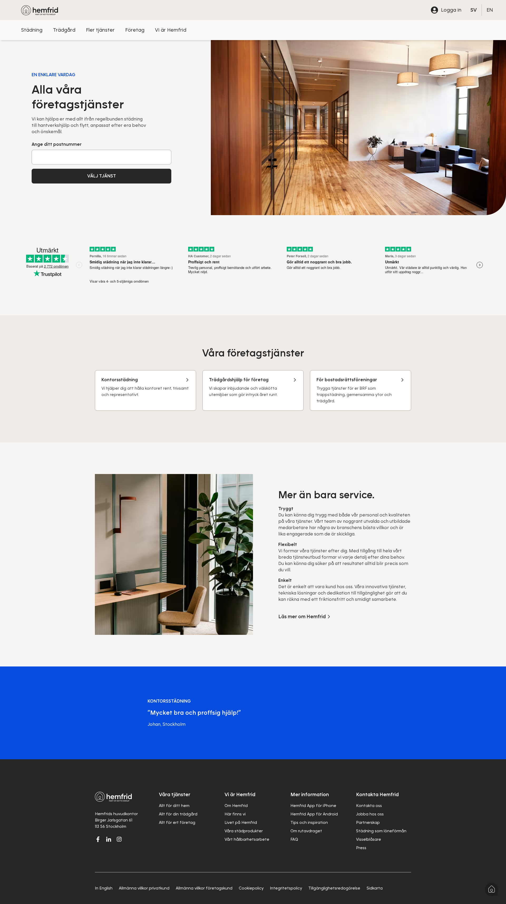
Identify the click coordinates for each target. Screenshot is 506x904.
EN (489, 10)
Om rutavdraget (306, 831)
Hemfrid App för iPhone (313, 805)
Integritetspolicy (286, 888)
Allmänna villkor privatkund (144, 888)
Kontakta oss (369, 805)
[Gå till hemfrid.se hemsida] (39, 10)
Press (361, 847)
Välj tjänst (101, 175)
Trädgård (64, 30)
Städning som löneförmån (381, 831)
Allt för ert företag (177, 822)
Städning (31, 30)
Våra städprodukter (244, 831)
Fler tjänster (100, 30)
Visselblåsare (368, 839)
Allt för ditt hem (174, 805)
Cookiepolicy (251, 888)
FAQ (294, 839)
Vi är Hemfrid (170, 30)
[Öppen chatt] (491, 889)
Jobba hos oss (370, 814)
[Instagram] (119, 839)
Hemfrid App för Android (314, 814)
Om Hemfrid (236, 805)
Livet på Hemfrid (241, 822)
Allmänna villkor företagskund (204, 888)
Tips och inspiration (309, 822)
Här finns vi (235, 814)
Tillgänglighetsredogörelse (334, 888)
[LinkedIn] (108, 839)
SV (473, 10)
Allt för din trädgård (178, 814)
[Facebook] (98, 839)
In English (104, 888)
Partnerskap (368, 822)
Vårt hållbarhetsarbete (247, 839)
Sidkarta (375, 888)
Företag (134, 30)
